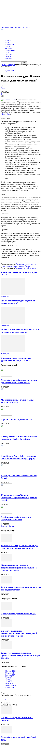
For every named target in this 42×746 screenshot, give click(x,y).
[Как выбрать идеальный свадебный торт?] (6, 733)
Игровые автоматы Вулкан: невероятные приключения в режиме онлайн (19, 497)
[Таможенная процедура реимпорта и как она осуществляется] (6, 583)
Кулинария (9, 44)
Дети (7, 52)
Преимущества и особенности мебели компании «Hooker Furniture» (19, 437)
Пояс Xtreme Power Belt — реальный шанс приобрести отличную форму (19, 457)
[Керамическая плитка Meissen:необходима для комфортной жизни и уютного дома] (6, 626)
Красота (8, 40)
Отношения (9, 48)
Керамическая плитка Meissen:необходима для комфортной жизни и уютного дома (19, 633)
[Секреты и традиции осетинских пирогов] (6, 713)
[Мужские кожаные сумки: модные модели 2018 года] (6, 395)
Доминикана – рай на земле (25, 268)
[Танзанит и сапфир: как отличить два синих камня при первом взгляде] (6, 541)
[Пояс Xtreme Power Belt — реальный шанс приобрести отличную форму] (6, 452)
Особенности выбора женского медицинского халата (16, 518)
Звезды (8, 56)
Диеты (7, 46)
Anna (3, 88)
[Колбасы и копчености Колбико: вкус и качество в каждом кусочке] (13, 323)
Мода (7, 42)
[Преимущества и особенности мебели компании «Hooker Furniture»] (6, 432)
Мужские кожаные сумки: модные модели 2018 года (17, 401)
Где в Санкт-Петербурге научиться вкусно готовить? (18, 302)
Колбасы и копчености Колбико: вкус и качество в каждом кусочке (20, 330)
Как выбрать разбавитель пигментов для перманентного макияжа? (19, 381)
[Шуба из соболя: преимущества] (6, 415)
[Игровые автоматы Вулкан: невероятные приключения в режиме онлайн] (6, 491)
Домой (3, 65)
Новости (8, 58)
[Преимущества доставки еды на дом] (6, 609)
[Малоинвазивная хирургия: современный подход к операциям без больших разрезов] (6, 561)
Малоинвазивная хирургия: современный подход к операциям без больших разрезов (19, 567)
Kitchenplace (5, 114)
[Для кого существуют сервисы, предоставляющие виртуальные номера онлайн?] (6, 648)
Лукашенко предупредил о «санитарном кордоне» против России (18, 265)
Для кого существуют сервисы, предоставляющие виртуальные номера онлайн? (20, 655)
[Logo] (14, 36)
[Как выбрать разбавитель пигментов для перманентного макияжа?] (6, 376)
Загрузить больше (7, 526)
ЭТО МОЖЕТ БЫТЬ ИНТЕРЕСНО (15, 272)
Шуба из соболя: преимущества (16, 419)
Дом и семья (10, 50)
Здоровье (8, 54)
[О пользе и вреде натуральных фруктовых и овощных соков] (13, 351)
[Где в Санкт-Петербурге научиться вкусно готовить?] (13, 294)
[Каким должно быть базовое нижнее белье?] (6, 471)
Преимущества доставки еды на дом (18, 613)
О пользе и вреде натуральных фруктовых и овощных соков (16, 359)
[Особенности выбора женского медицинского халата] (6, 513)
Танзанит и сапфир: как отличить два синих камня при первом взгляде (19, 546)
